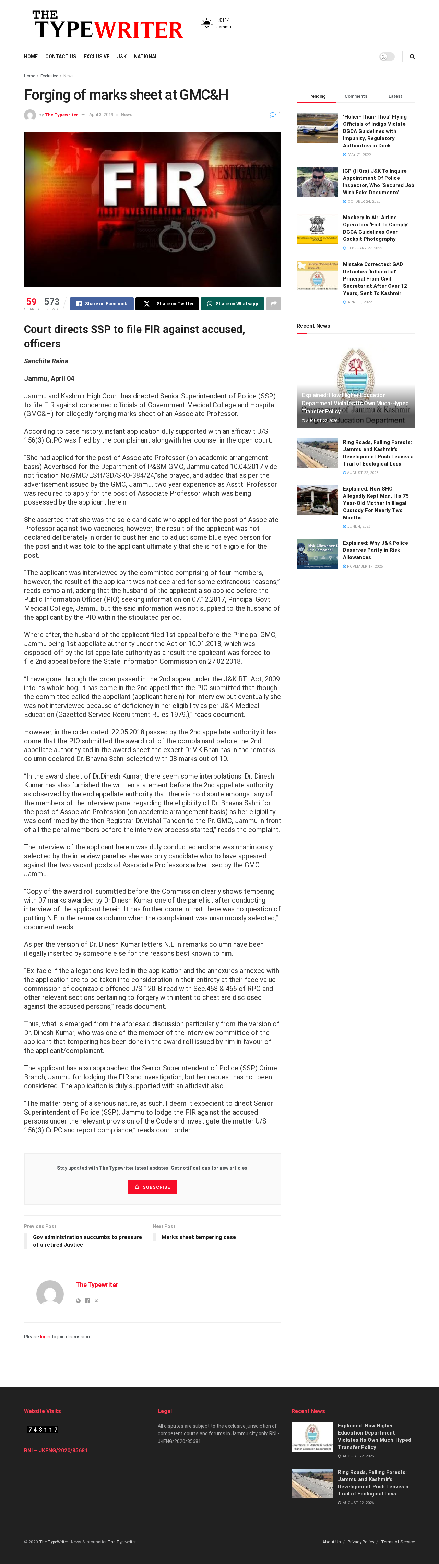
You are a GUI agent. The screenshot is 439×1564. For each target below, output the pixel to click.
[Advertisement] (219, 1355)
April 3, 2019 (101, 114)
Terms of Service (398, 1541)
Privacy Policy (361, 1541)
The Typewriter (61, 114)
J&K (122, 56)
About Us (331, 1541)
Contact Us (60, 56)
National (146, 56)
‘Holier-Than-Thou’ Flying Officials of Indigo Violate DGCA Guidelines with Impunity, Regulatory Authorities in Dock (375, 131)
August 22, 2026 (321, 421)
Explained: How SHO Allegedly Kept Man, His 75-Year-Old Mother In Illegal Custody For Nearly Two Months (377, 503)
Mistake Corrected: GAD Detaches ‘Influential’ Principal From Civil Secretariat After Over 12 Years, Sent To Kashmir (375, 278)
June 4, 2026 (358, 526)
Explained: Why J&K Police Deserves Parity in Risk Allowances (375, 549)
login (45, 1336)
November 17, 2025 (364, 566)
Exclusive (96, 56)
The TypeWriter (53, 1542)
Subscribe (156, 1187)
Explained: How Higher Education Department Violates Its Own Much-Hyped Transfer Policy (355, 403)
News (68, 76)
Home (31, 56)
